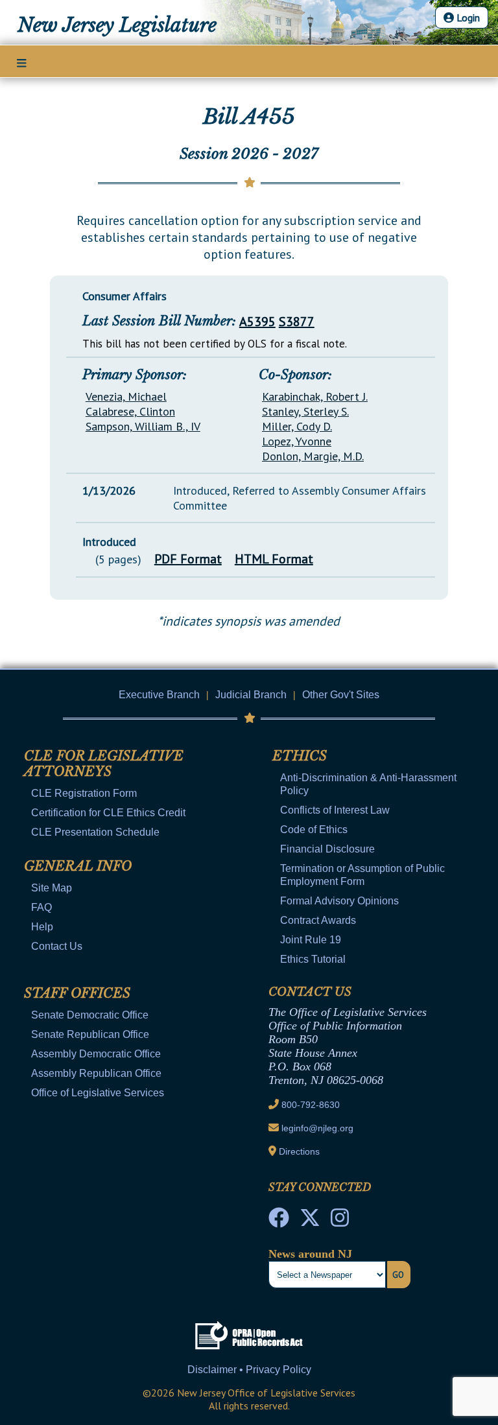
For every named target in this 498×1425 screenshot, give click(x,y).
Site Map (51, 887)
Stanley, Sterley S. (305, 411)
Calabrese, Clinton (130, 411)
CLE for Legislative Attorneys (104, 763)
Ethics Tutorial (313, 959)
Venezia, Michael (126, 396)
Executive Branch (159, 694)
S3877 (296, 321)
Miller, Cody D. (297, 426)
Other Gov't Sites (340, 694)
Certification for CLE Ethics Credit (108, 812)
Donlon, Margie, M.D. (313, 456)
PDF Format (188, 558)
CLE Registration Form (84, 793)
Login (467, 17)
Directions (299, 1151)
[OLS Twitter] (310, 1221)
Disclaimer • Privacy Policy (249, 1369)
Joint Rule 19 (310, 939)
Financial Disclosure (327, 848)
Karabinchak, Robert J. (315, 396)
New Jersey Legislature (117, 25)
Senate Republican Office (90, 1034)
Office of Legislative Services (97, 1092)
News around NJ (310, 1253)
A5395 (257, 321)
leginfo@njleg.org (317, 1128)
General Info (78, 866)
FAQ (41, 907)
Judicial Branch (251, 694)
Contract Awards (318, 920)
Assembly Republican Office (96, 1073)
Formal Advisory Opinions (339, 900)
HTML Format (274, 558)
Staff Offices (77, 993)
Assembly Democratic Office (96, 1053)
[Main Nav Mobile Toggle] (21, 62)
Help (42, 926)
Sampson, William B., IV (143, 426)
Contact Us (56, 946)
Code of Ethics (314, 829)
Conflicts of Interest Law (335, 810)
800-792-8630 (310, 1105)
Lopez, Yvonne (296, 441)
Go (398, 1274)
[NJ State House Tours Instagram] (340, 1221)
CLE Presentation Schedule (95, 832)
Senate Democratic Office (89, 1014)
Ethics (299, 756)
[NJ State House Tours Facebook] (278, 1221)
